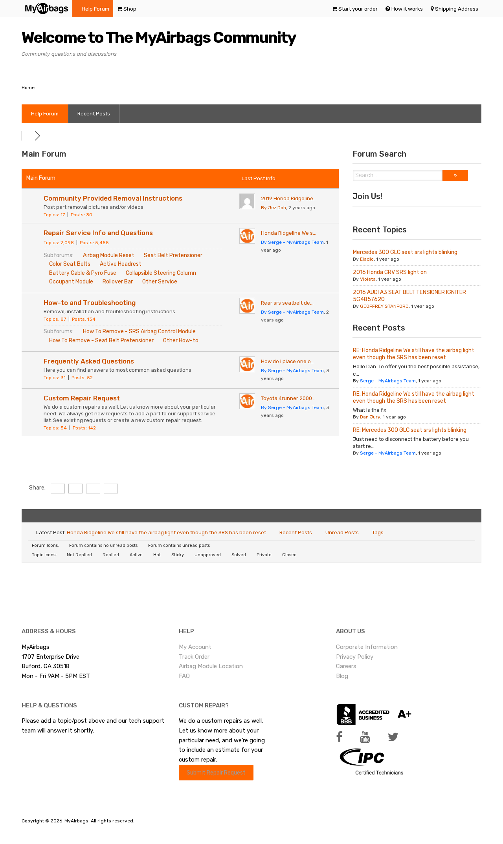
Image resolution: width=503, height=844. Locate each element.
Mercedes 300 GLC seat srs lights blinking (405, 252)
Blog (342, 676)
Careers (346, 666)
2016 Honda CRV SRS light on (390, 272)
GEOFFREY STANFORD (384, 306)
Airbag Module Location (211, 666)
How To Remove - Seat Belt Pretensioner (101, 340)
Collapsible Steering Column (161, 273)
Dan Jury (370, 417)
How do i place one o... (287, 361)
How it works (407, 8)
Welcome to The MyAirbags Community (159, 37)
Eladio (367, 259)
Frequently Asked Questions (89, 361)
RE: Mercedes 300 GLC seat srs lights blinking (409, 430)
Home (28, 87)
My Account (195, 646)
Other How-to (180, 340)
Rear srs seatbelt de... (287, 303)
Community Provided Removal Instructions (113, 198)
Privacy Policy (354, 656)
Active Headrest (120, 264)
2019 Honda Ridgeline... (289, 198)
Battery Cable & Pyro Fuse (82, 273)
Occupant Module (71, 281)
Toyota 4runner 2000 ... (289, 398)
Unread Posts (342, 532)
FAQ (184, 676)
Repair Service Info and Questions (98, 233)
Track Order (194, 656)
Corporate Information (367, 646)
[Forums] (28, 135)
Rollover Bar (118, 281)
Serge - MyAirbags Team (388, 381)
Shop (129, 8)
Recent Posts (93, 114)
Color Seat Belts (69, 264)
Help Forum (95, 8)
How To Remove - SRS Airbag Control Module (139, 331)
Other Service (159, 281)
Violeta (368, 279)
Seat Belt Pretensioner (173, 255)
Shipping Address (456, 8)
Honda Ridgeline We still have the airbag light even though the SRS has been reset (166, 532)
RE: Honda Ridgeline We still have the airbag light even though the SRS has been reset (413, 354)
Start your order (358, 8)
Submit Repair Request (216, 772)
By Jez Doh (273, 207)
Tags (378, 532)
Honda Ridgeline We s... (288, 233)
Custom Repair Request (82, 398)
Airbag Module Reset (108, 255)
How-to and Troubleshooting (90, 303)
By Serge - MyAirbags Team (292, 242)
